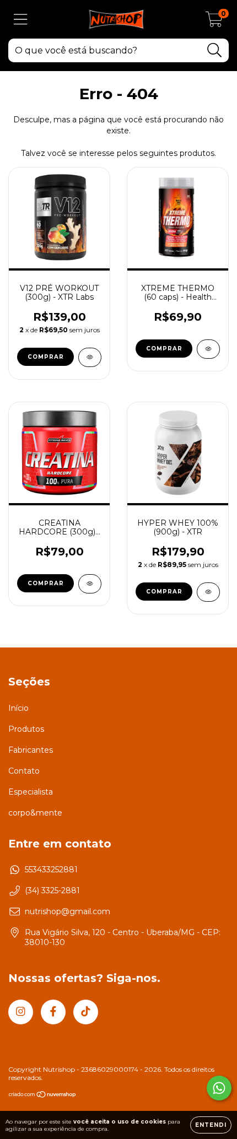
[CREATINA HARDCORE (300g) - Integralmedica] (89, 583)
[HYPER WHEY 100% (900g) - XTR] (208, 592)
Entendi (211, 1125)
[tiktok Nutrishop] (85, 1012)
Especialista (30, 792)
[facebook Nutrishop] (53, 1012)
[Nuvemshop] (42, 1096)
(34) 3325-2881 (52, 890)
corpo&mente (35, 813)
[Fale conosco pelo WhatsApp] (219, 1088)
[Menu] (20, 19)
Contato (24, 771)
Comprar (46, 356)
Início (18, 708)
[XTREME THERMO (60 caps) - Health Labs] (208, 349)
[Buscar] (215, 50)
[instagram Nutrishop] (20, 1012)
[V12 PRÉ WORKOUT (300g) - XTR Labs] (89, 357)
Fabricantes (30, 750)
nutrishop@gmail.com (67, 911)
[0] (214, 22)
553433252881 (51, 870)
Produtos (26, 729)
